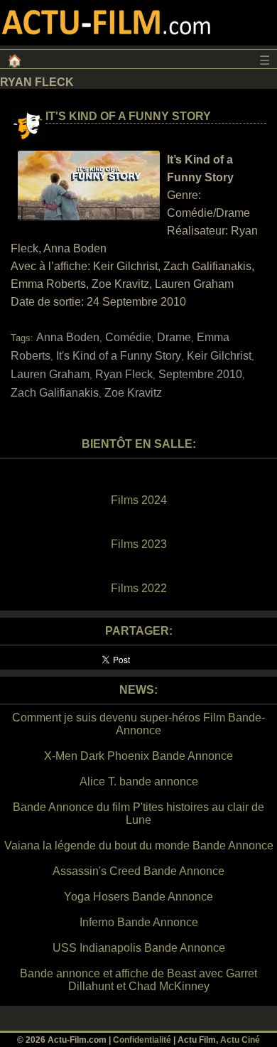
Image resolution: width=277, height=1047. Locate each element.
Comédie (128, 337)
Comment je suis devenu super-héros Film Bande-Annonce (138, 724)
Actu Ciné (240, 1040)
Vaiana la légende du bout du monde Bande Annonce (138, 845)
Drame (174, 337)
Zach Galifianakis (55, 393)
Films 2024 (139, 500)
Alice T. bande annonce (139, 781)
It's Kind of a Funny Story (128, 116)
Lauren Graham (50, 374)
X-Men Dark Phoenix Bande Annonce (138, 756)
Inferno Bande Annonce (139, 922)
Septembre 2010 (200, 374)
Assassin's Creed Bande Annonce (138, 871)
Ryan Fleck (124, 374)
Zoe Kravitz (133, 393)
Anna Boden (67, 337)
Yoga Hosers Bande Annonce (138, 897)
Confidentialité (142, 1040)
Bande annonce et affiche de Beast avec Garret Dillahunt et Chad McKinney (138, 979)
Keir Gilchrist (219, 356)
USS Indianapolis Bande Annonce (139, 948)
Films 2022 (139, 588)
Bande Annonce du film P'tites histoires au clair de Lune (138, 813)
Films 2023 (139, 544)
